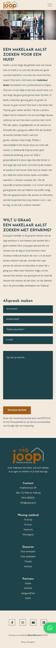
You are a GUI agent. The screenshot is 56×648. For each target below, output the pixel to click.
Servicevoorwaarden (40, 422)
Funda (28, 583)
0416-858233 (28, 498)
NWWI (28, 588)
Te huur (28, 525)
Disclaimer (31, 642)
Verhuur (28, 567)
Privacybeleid (16, 422)
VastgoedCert (28, 593)
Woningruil (28, 535)
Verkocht (28, 530)
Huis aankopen (28, 557)
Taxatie (28, 562)
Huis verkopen (28, 552)
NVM (28, 598)
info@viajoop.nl (28, 503)
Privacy (23, 642)
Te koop (28, 520)
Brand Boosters (35, 635)
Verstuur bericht (16, 410)
